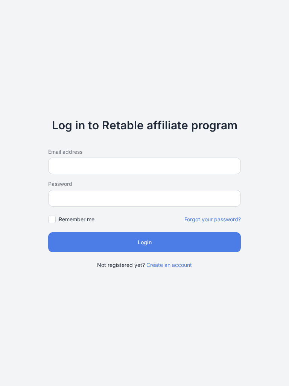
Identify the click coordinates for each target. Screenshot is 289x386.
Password (60, 184)
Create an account (169, 265)
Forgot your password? (212, 219)
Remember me (76, 219)
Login (145, 242)
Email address (65, 152)
